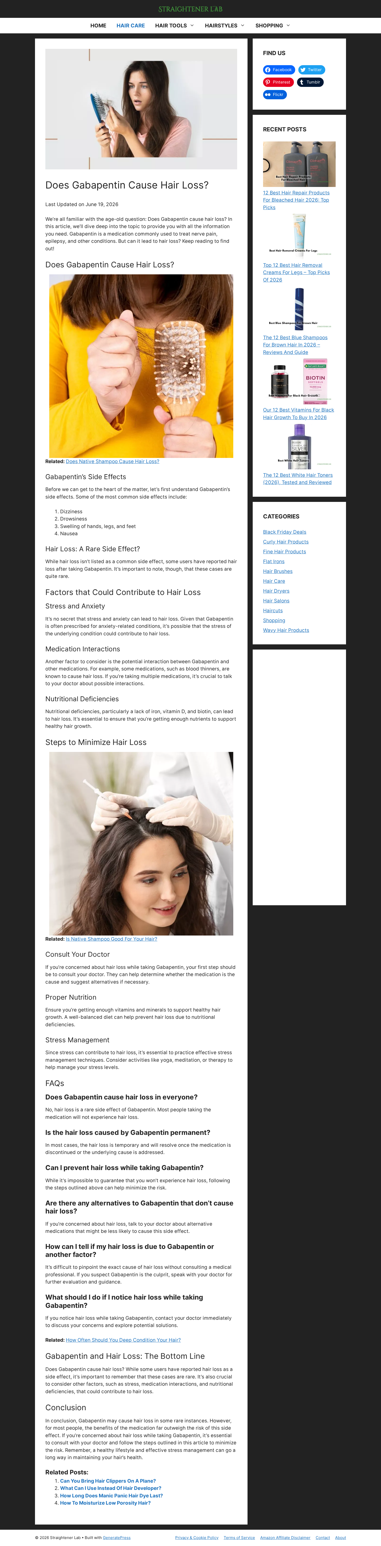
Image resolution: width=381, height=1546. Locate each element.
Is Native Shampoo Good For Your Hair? (111, 939)
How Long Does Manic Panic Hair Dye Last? (111, 1496)
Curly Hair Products (286, 542)
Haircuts (273, 611)
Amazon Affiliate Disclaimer (285, 1537)
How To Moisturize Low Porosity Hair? (105, 1503)
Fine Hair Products (284, 552)
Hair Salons (276, 601)
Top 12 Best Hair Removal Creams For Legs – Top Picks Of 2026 (296, 272)
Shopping (269, 25)
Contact (323, 1537)
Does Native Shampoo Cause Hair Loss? (112, 461)
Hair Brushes (278, 571)
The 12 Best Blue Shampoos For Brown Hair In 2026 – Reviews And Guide (295, 345)
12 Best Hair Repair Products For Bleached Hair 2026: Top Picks (296, 200)
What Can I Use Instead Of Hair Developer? (110, 1488)
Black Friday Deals (284, 532)
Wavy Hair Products (286, 630)
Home (98, 25)
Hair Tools (171, 25)
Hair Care (131, 25)
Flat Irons (274, 561)
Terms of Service (239, 1537)
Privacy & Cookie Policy (196, 1537)
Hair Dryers (276, 591)
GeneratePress (117, 1537)
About (340, 1537)
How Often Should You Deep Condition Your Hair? (123, 1340)
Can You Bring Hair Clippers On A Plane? (108, 1481)
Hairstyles (221, 25)
